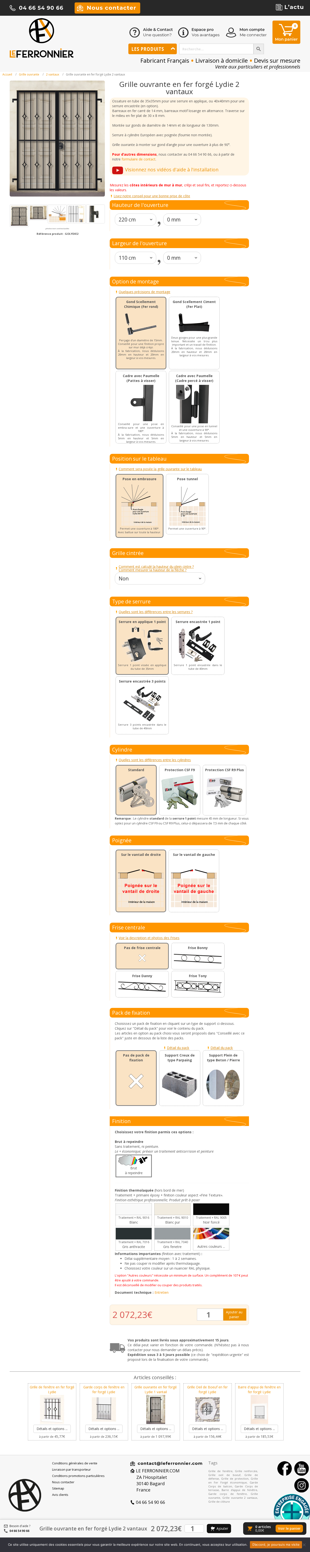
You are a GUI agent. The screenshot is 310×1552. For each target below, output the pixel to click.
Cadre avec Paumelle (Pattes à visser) (141, 378)
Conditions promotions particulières (78, 1476)
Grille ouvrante (29, 74)
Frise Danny (142, 976)
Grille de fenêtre (220, 1471)
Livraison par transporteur (71, 1469)
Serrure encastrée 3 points (142, 681)
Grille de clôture (219, 1501)
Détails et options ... (52, 1428)
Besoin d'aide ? (19, 1526)
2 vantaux (52, 74)
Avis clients (60, 1494)
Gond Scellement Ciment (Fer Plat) (194, 304)
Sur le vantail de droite (141, 854)
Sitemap (58, 1488)
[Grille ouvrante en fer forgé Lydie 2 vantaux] (19, 216)
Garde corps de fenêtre (227, 1494)
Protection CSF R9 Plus (224, 770)
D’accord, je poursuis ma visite (276, 1544)
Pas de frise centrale (142, 947)
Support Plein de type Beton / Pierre (223, 1057)
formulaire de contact (138, 159)
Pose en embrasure (139, 479)
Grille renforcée (246, 1471)
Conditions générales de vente (74, 1463)
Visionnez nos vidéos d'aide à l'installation (171, 169)
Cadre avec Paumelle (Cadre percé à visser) (194, 378)
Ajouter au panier (234, 1314)
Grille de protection (234, 1478)
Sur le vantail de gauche (194, 854)
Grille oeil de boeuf (224, 1475)
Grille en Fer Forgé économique (233, 1480)
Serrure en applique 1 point (142, 621)
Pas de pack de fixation (136, 1057)
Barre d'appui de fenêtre (239, 1490)
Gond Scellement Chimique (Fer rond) (141, 304)
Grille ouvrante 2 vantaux (239, 1497)
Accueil (7, 74)
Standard (136, 770)
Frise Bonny (198, 947)
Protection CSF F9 (180, 770)
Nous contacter (63, 1482)
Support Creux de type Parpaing (180, 1057)
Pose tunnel (187, 479)
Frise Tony (198, 976)
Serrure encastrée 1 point (198, 621)
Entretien (162, 1292)
